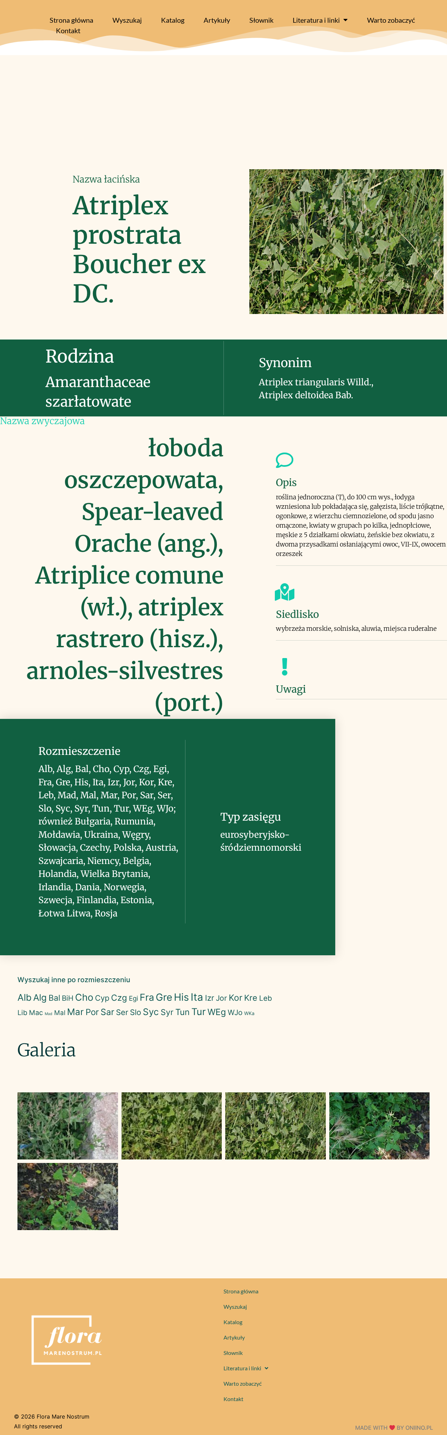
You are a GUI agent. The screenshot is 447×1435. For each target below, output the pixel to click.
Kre (250, 998)
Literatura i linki (316, 20)
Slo (135, 1012)
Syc (151, 1011)
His (181, 997)
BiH (67, 998)
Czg (119, 998)
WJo (235, 1012)
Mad (48, 1014)
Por (92, 1012)
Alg (40, 997)
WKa (249, 1013)
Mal (59, 1013)
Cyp (102, 997)
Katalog (172, 20)
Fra (147, 997)
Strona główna (71, 20)
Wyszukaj (127, 20)
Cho (84, 997)
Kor (235, 997)
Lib (22, 1012)
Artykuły (217, 20)
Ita (197, 997)
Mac (36, 1012)
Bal (54, 998)
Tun (182, 1012)
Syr (167, 1012)
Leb (265, 998)
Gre (164, 997)
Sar (107, 1012)
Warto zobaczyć (391, 20)
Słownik (261, 20)
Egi (133, 998)
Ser (122, 1012)
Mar (75, 1011)
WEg (216, 1012)
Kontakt (68, 30)
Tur (198, 1012)
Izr (209, 997)
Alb (24, 997)
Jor (221, 998)
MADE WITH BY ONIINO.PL (394, 1427)
